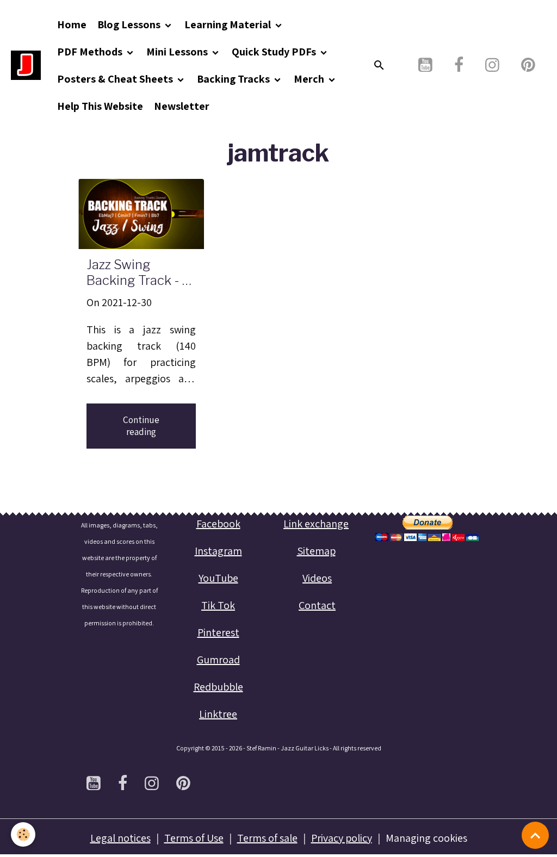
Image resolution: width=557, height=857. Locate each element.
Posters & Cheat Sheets (116, 79)
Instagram (218, 551)
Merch (310, 79)
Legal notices (120, 838)
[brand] (26, 65)
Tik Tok (218, 605)
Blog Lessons (130, 24)
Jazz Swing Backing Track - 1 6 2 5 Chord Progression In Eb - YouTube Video (138, 273)
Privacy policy (341, 838)
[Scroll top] (535, 835)
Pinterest (218, 632)
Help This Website (100, 106)
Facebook (218, 524)
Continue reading (141, 425)
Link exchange (316, 524)
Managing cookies (426, 838)
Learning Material (228, 24)
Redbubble (218, 687)
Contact (317, 605)
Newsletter (181, 106)
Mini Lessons (178, 52)
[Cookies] (23, 834)
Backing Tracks (234, 79)
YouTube (218, 578)
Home (71, 24)
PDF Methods (91, 52)
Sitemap (316, 551)
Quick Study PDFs (275, 52)
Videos (317, 578)
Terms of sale (267, 838)
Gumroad (218, 660)
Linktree (218, 714)
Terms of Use (194, 838)
